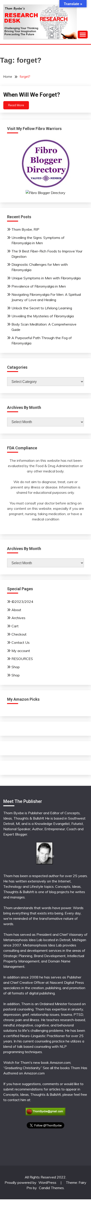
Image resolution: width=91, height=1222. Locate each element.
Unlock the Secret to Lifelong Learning (41, 308)
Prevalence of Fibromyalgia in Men (38, 286)
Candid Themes (51, 1188)
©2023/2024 (22, 601)
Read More (16, 105)
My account (20, 650)
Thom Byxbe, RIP (25, 229)
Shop (15, 667)
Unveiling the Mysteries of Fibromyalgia (42, 316)
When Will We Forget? (31, 94)
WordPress (47, 1182)
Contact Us (20, 642)
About (16, 610)
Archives (18, 618)
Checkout (19, 634)
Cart (15, 626)
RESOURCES (22, 658)
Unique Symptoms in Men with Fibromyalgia (46, 278)
